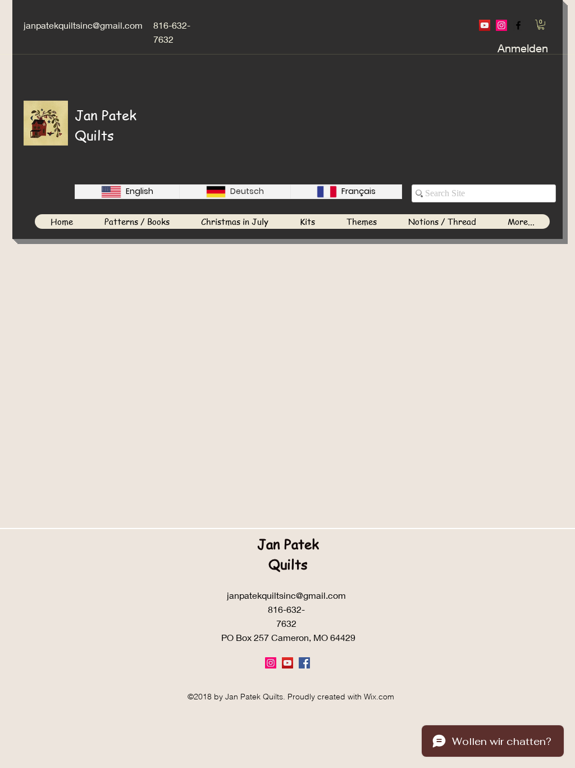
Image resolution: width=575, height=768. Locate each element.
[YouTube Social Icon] (484, 25)
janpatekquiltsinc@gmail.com (83, 25)
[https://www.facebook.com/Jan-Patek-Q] (518, 25)
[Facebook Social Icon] (304, 662)
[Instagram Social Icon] (501, 25)
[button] (541, 25)
